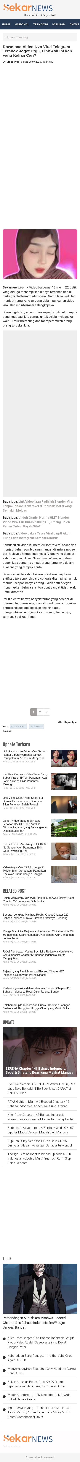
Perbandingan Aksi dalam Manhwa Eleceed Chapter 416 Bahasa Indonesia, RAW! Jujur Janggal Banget (37, 990)
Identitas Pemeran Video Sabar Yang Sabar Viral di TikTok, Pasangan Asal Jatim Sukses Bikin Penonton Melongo (25, 779)
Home (6, 24)
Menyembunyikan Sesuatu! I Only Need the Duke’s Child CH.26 (41, 1371)
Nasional (22, 24)
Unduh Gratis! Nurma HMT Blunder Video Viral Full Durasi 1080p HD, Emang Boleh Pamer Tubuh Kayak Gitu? (36, 522)
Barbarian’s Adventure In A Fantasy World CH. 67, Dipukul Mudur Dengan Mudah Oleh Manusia (40, 1130)
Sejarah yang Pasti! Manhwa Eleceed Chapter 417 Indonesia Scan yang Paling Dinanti (33, 973)
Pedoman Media (11, 1446)
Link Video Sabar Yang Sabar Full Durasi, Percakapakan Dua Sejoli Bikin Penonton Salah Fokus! (23, 801)
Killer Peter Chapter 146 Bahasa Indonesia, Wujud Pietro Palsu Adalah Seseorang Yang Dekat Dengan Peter (40, 1342)
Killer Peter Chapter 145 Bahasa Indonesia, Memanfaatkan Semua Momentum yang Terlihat (41, 1117)
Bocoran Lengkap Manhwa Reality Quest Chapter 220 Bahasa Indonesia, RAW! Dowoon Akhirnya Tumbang (35, 916)
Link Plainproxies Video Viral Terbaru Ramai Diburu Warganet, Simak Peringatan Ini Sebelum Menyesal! (25, 755)
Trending (40, 24)
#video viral (36, 726)
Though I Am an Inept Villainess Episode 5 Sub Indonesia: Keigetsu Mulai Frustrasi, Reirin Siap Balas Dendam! (39, 1158)
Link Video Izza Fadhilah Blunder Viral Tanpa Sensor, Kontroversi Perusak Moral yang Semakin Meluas (38, 506)
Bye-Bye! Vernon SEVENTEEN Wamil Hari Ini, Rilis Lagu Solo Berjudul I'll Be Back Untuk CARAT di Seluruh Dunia (41, 1088)
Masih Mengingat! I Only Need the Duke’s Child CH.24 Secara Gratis (39, 1397)
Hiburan (58, 24)
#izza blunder (18, 726)
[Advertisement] (40, 106)
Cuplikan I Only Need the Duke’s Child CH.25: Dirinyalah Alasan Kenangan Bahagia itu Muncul (39, 1143)
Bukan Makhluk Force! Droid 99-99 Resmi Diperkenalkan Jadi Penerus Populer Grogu (36, 1384)
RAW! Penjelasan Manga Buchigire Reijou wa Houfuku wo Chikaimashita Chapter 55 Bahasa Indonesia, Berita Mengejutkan (38, 955)
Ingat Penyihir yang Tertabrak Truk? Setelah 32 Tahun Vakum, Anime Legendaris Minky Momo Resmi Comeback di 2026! (39, 1412)
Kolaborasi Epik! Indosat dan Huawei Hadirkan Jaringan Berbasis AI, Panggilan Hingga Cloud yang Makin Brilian (36, 1006)
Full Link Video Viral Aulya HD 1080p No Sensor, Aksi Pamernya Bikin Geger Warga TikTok (25, 847)
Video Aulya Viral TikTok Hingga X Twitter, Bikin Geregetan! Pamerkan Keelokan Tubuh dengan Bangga (24, 871)
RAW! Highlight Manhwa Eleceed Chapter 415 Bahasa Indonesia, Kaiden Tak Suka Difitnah (38, 1104)
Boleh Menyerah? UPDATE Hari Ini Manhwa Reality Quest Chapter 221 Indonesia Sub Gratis (38, 899)
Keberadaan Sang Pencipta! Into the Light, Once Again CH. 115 (39, 1358)
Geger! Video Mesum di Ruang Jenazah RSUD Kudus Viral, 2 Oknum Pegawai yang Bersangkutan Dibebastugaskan (25, 825)
